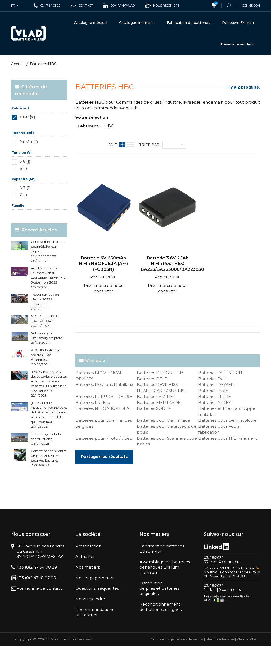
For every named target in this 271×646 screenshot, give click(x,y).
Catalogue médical (90, 22)
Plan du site (246, 639)
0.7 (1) (25, 187)
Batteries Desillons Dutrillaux (104, 384)
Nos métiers (87, 567)
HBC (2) (27, 116)
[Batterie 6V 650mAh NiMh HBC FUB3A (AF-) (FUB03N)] (103, 208)
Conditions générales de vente (177, 639)
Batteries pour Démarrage (163, 420)
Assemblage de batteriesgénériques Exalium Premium (164, 567)
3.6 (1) (25, 161)
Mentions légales (220, 639)
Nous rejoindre (90, 598)
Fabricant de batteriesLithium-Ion (161, 548)
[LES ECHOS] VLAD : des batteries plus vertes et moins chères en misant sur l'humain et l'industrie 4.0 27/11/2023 (49, 383)
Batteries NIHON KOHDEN (102, 408)
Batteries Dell (212, 378)
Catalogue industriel (137, 22)
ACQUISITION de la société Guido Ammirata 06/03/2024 (45, 357)
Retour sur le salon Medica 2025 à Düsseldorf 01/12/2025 (45, 301)
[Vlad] (28, 33)
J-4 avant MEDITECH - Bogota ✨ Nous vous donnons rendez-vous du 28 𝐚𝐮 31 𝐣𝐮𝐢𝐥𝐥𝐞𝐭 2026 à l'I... (232, 572)
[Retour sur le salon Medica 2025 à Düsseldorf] (19, 298)
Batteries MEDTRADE (158, 402)
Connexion (251, 5)
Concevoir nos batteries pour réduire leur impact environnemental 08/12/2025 (48, 251)
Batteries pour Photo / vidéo (103, 438)
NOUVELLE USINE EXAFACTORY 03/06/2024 (45, 321)
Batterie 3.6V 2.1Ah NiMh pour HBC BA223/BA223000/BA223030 (172, 263)
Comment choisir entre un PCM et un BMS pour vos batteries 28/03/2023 (48, 458)
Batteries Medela (92, 402)
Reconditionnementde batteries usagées (160, 607)
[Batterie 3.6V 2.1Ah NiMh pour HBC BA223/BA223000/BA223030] (167, 208)
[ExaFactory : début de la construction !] (19, 438)
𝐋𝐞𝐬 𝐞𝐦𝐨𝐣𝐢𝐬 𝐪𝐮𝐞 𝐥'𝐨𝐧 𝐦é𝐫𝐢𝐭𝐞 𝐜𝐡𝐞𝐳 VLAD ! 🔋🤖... (227, 598)
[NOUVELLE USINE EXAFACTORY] (19, 320)
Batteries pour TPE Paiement (227, 438)
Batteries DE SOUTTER (160, 372)
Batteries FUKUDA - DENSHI (104, 396)
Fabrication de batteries (188, 22)
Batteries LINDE (214, 396)
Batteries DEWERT (217, 384)
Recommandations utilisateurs (94, 612)
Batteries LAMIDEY (156, 396)
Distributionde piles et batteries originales (159, 588)
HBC (109, 125)
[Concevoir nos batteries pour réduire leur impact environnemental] (19, 245)
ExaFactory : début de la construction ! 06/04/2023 (49, 438)
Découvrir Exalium (238, 22)
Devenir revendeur (237, 44)
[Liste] (130, 145)
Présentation (88, 546)
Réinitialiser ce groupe (52, 125)
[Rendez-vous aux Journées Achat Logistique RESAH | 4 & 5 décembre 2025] (19, 272)
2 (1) (23, 194)
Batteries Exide (213, 390)
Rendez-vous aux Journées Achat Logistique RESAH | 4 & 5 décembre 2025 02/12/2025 (48, 277)
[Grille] (122, 145)
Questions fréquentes (97, 588)
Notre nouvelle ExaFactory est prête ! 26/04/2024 (47, 338)
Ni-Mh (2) (29, 141)
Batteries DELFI (153, 378)
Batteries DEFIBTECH (220, 372)
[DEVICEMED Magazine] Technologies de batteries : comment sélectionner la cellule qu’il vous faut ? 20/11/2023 (49, 415)
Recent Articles (39, 230)
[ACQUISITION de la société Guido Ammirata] (19, 354)
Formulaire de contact (39, 588)
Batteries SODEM (154, 408)
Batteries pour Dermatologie (227, 420)
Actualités (85, 556)
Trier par (149, 144)
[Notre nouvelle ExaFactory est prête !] (19, 337)
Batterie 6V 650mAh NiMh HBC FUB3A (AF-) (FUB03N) (103, 263)
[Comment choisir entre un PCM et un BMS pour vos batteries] (19, 455)
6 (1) (23, 168)
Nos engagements (94, 577)
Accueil (17, 64)
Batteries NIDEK (214, 402)
